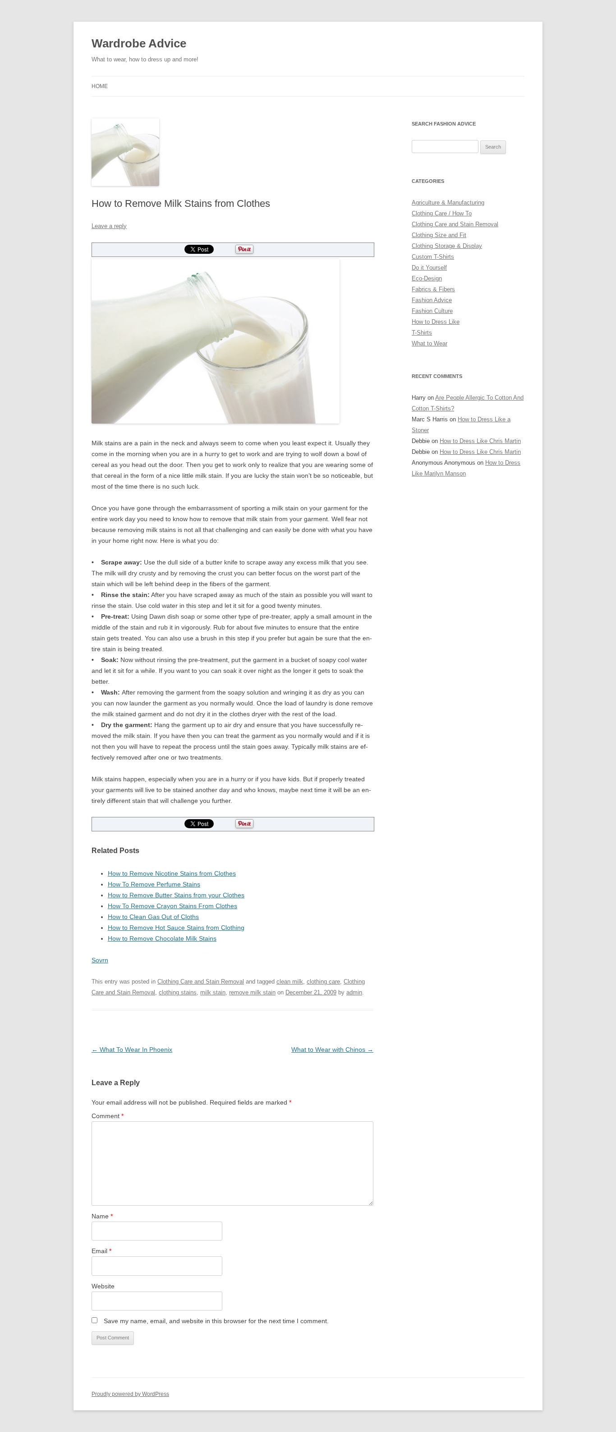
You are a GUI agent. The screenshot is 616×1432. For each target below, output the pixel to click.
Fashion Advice (432, 300)
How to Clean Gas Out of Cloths (153, 916)
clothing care (323, 981)
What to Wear (429, 343)
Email (101, 1251)
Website (103, 1286)
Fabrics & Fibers (433, 289)
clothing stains (178, 992)
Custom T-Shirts (433, 256)
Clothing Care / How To (442, 213)
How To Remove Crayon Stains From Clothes (172, 906)
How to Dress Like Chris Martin (480, 441)
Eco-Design (427, 278)
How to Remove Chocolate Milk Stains (162, 938)
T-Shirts (422, 332)
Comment (108, 1115)
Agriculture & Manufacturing (448, 202)
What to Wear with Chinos (332, 1049)
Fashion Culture (432, 311)
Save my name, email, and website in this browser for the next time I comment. (216, 1321)
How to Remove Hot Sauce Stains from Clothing (176, 927)
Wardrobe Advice (139, 43)
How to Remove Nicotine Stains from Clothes (172, 873)
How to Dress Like (436, 321)
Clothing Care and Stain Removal (200, 981)
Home (100, 86)
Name (102, 1216)
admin (354, 992)
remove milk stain (252, 992)
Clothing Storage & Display (447, 246)
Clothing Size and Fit (439, 235)
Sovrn (100, 960)
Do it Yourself (429, 267)
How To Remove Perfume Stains (154, 884)
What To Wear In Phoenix (132, 1049)
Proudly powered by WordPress (130, 1394)
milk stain (212, 992)
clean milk (289, 981)
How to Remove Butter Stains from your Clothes (176, 895)
